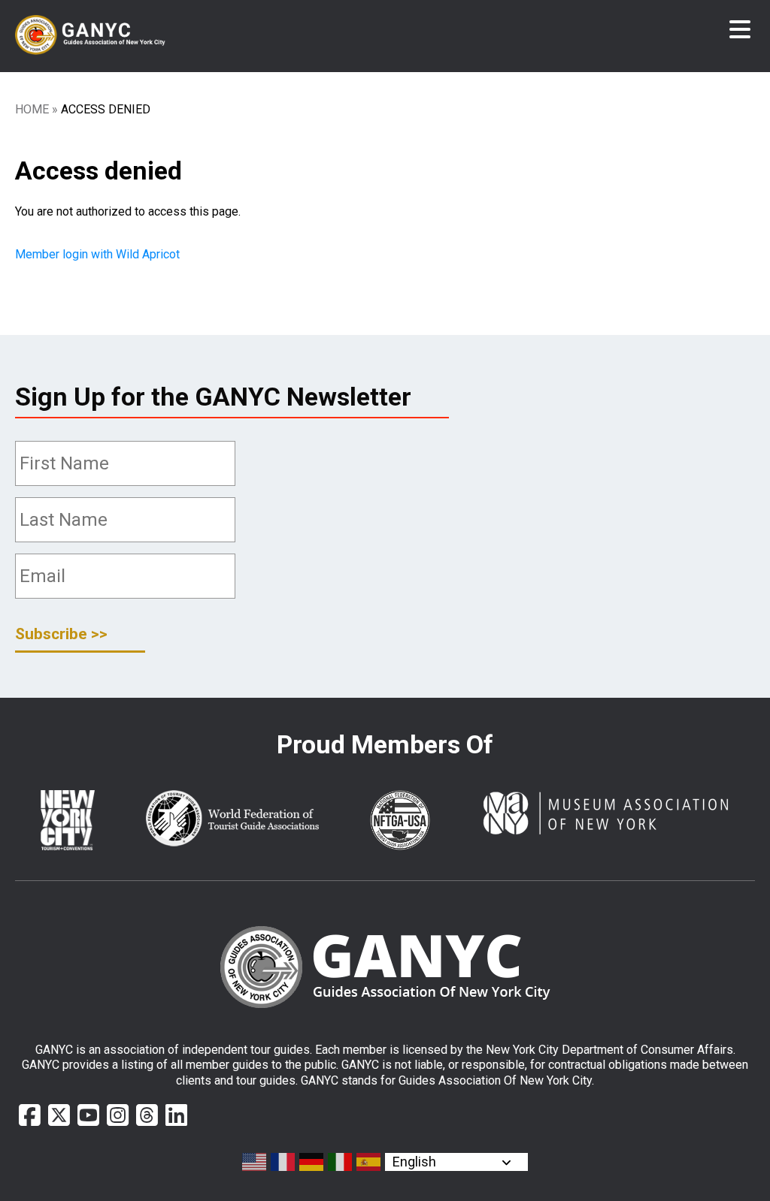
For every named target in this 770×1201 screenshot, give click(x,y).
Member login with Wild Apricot (99, 254)
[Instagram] (118, 1115)
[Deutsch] (312, 1162)
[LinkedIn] (176, 1115)
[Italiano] (340, 1162)
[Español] (369, 1162)
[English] (255, 1162)
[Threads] (147, 1115)
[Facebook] (30, 1115)
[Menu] (740, 30)
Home (32, 109)
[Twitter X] (59, 1115)
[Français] (283, 1162)
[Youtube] (88, 1115)
